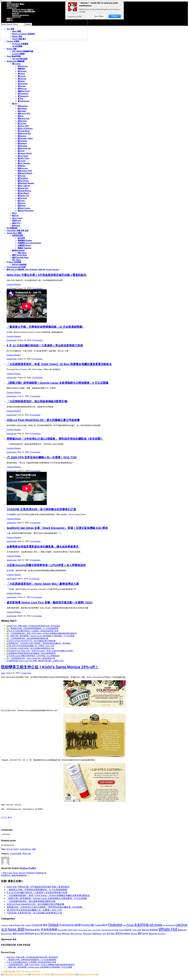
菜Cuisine (16, 64)
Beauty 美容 (20, 925)
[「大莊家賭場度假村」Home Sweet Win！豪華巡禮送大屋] (31, 658)
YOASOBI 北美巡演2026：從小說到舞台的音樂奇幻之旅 (41, 509)
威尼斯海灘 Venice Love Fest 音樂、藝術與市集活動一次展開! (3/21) (49, 602)
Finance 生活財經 (14, 262)
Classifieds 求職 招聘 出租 (18, 230)
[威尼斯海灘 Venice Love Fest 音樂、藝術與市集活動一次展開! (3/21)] (35, 661)
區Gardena (22, 143)
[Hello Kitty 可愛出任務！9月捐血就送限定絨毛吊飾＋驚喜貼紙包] (33, 626)
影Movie (29, 933)
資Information (122, 933)
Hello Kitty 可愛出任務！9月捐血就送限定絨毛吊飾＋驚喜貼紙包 (46, 274)
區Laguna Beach (25, 153)
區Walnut (21, 206)
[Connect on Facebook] (63, 974)
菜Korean (22, 86)
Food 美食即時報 (14, 56)
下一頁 (8, 817)
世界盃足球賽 (17, 235)
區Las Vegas (23, 156)
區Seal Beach (23, 193)
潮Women (66, 934)
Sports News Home (85, 930)
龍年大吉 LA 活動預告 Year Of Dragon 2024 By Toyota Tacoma (33, 269)
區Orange (22, 176)
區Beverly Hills (24, 113)
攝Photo (37, 934)
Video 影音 (136, 930)
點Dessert (16, 226)
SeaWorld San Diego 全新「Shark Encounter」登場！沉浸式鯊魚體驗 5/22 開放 (57, 527)
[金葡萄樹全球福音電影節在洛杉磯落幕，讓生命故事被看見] (31, 653)
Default (53, 925)
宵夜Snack (16, 221)
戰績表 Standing (24, 248)
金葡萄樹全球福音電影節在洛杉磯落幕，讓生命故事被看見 (43, 546)
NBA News (22, 253)
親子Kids (111, 933)
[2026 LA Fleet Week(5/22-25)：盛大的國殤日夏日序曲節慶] (31, 641)
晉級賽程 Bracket (25, 240)
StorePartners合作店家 (16, 267)
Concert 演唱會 (18, 54)
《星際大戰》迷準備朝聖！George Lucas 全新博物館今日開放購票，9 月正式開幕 (57, 382)
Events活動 (88, 925)
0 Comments (37, 288)
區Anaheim (22, 108)
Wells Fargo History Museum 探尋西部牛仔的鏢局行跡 (24, 873)
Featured (115, 925)
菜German (22, 79)
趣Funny (143, 933)
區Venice (21, 203)
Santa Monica (25, 849)
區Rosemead (23, 181)
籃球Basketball (18, 250)
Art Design (4, 925)
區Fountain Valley (25, 138)
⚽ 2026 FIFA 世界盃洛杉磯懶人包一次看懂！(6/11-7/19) (42, 457)
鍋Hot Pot (16, 223)
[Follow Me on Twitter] (39, 974)
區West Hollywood (25, 211)
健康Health (182, 930)
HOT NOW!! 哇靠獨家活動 (22, 51)
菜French (21, 76)
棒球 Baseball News (20, 257)
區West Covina (24, 208)
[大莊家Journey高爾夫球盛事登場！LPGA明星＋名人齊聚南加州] (33, 656)
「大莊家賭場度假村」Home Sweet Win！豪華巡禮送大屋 (43, 583)
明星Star (53, 934)
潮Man (59, 934)
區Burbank (22, 121)
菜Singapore (23, 94)
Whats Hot (26, 854)
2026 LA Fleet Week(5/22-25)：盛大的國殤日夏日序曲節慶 (43, 419)
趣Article (134, 934)
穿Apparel (87, 933)
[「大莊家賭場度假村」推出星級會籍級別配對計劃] (27, 638)
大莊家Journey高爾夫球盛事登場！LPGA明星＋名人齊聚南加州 (46, 565)
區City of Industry (25, 128)
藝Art (104, 934)
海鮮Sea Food (23, 91)
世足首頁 (21, 238)
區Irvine (21, 151)
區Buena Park (23, 118)
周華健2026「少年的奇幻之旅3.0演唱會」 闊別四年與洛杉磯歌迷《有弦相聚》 (55, 438)
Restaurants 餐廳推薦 (15, 61)
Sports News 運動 (14, 233)
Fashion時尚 (101, 925)
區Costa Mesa (23, 131)
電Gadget (153, 933)
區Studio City (23, 196)
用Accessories (76, 934)
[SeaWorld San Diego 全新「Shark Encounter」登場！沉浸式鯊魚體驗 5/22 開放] (40, 651)
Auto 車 (11, 925)
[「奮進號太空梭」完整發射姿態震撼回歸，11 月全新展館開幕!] (33, 628)
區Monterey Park (25, 171)
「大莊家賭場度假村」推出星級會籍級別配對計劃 (37, 401)
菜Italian (21, 81)
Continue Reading (14, 284)
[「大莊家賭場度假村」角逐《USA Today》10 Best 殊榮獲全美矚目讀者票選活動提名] (42, 633)
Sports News (73, 930)
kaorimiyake (11, 288)
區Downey (22, 136)
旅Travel (44, 933)
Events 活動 (12, 49)
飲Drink (15, 216)
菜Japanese (23, 84)
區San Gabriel (24, 186)
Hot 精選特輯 (12, 228)
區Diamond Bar (24, 133)
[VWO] (79, 17)
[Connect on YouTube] (87, 974)
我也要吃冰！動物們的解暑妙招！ (14, 875)
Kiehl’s (16, 849)
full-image (155, 925)
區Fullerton (22, 141)
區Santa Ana (23, 188)
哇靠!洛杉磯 (9, 971)
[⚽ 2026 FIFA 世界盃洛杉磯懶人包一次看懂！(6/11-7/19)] (30, 646)
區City (14, 103)
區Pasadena (23, 178)
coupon (28, 925)
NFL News (16, 260)
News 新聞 (16, 929)
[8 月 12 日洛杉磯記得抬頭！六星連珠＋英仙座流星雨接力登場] (32, 631)
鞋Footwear (161, 934)
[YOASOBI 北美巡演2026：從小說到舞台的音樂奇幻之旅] (30, 648)
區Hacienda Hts (24, 148)
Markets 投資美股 (19, 265)
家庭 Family (18, 933)
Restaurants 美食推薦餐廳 (41, 929)
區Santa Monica (24, 191)
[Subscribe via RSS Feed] (14, 974)
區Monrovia (23, 168)
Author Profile (27, 868)
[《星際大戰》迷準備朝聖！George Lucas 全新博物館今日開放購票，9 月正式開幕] (40, 636)
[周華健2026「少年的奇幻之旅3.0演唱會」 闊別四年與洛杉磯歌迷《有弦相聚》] (39, 643)
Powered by (72, 17)
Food (124, 925)
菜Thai (20, 99)
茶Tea (14, 213)
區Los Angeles (24, 163)
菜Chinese (22, 71)
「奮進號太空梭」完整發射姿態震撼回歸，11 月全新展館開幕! (45, 326)
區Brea (20, 116)
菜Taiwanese (23, 96)
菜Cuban (21, 74)
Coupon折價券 (15, 854)
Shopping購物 (62, 930)
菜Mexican (22, 89)
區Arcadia (22, 111)
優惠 (34, 849)
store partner (96, 930)
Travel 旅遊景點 (125, 930)
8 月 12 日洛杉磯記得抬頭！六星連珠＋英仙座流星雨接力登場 (45, 345)
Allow (114, 16)
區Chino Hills (23, 126)
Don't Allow (99, 16)
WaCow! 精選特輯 (150, 930)
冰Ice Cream (17, 218)
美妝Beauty (97, 933)
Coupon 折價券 (13, 41)
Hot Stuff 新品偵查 (19, 59)
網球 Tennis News (19, 255)
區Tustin (21, 201)
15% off (9, 849)
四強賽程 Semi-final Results (29, 243)
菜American (23, 66)
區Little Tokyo (23, 158)
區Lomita (21, 161)
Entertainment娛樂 (70, 924)
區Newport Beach (25, 173)
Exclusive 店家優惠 (20, 44)
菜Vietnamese (23, 101)
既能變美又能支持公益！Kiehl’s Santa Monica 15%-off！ (50, 667)
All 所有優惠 (17, 46)
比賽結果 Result (24, 245)
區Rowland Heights (26, 183)
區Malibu (21, 166)
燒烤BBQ (21, 69)
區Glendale (22, 146)
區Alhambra (23, 106)
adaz (3, 673)
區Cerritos (22, 123)
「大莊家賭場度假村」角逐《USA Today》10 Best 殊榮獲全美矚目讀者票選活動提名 (59, 364)
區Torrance (22, 198)
